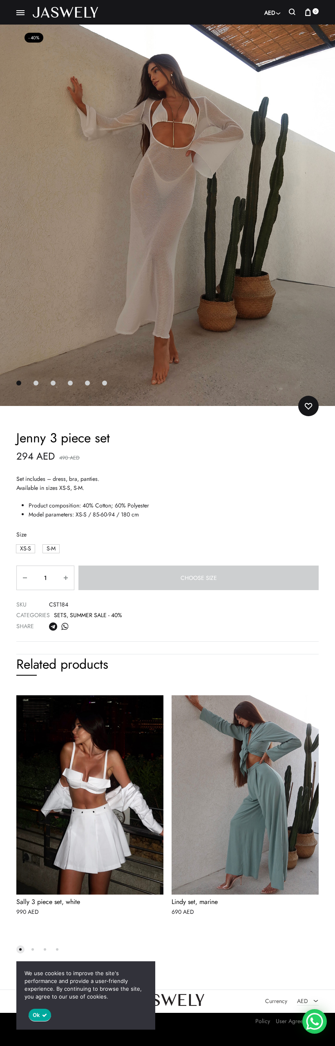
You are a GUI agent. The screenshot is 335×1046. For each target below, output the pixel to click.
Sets (60, 615)
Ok (36, 1015)
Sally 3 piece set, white (48, 902)
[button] (25, 548)
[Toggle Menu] (20, 13)
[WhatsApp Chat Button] (314, 1021)
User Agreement (295, 1021)
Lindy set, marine (195, 902)
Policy (262, 1021)
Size (21, 534)
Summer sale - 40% (96, 615)
